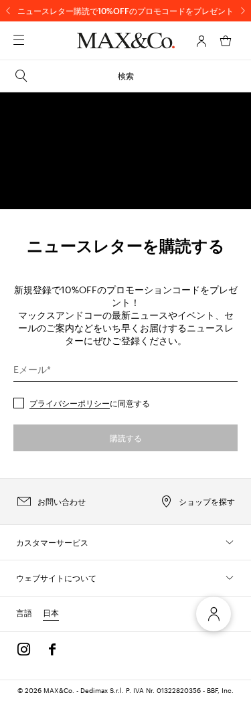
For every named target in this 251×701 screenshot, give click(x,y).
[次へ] (243, 10)
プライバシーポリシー (69, 403)
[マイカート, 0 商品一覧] (225, 41)
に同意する (89, 403)
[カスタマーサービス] (229, 542)
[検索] (37, 41)
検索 (126, 75)
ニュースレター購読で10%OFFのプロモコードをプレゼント (125, 10)
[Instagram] (24, 649)
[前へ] (8, 10)
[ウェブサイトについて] (229, 577)
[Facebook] (52, 649)
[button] (201, 41)
